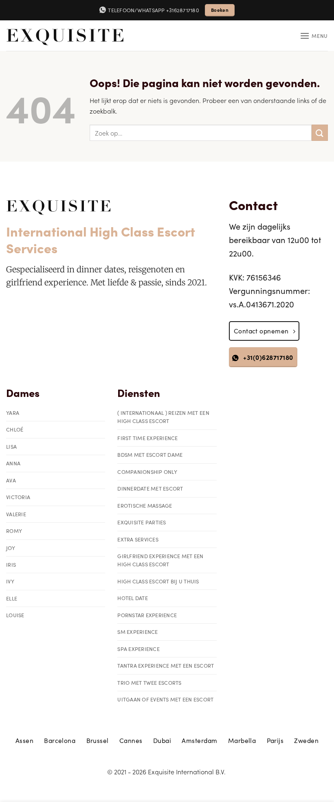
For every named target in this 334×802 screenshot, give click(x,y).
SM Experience (137, 631)
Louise (15, 614)
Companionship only (147, 471)
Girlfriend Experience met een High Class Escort (160, 560)
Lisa (11, 446)
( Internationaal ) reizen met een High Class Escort (163, 416)
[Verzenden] (320, 132)
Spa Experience (138, 648)
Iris (11, 564)
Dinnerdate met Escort (150, 488)
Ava (11, 480)
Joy (10, 547)
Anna (13, 463)
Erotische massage (144, 505)
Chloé (14, 429)
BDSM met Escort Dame (149, 454)
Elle (11, 598)
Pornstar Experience (147, 614)
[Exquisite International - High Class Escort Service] (65, 35)
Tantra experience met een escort (165, 665)
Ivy (10, 581)
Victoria (18, 496)
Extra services (137, 539)
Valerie (16, 514)
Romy (14, 530)
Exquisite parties (141, 522)
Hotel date (132, 597)
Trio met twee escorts (149, 682)
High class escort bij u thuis (158, 581)
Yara (12, 412)
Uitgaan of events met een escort (165, 699)
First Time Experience (147, 437)
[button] (314, 36)
